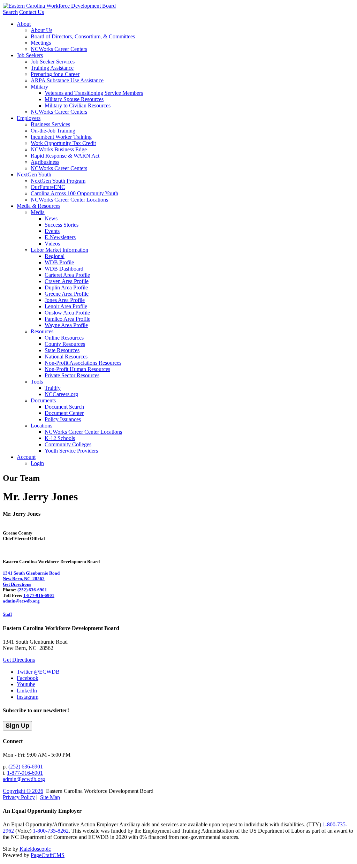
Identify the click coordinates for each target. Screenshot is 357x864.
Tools (37, 382)
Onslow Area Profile (67, 313)
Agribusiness (45, 162)
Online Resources (64, 338)
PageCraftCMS (47, 855)
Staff (7, 614)
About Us (41, 30)
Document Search (64, 407)
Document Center (64, 413)
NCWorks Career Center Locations (69, 200)
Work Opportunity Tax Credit (63, 143)
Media (38, 212)
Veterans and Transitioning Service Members (94, 93)
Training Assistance (52, 68)
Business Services (50, 124)
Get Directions (17, 584)
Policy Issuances (63, 419)
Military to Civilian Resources (78, 105)
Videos (52, 244)
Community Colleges (68, 444)
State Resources (62, 350)
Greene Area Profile (67, 294)
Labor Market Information (59, 250)
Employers (28, 118)
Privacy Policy (19, 797)
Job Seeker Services (53, 62)
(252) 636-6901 (32, 589)
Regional (54, 256)
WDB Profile (59, 262)
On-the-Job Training (53, 131)
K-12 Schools (60, 438)
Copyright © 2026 (23, 791)
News (51, 218)
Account (26, 457)
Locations (41, 426)
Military (39, 87)
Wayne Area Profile (66, 325)
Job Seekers (30, 55)
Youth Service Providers (71, 451)
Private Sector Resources (72, 375)
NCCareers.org (61, 394)
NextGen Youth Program (58, 181)
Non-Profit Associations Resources (83, 363)
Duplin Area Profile (66, 287)
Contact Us (31, 12)
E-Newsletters (60, 237)
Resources (42, 331)
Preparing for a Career (55, 74)
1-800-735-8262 (51, 831)
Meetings (41, 43)
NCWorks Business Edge (59, 149)
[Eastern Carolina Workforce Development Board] (59, 6)
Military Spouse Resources (74, 99)
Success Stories (61, 225)
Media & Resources (38, 206)
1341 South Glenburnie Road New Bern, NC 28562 (31, 575)
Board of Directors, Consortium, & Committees (83, 36)
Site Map (50, 797)
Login (37, 463)
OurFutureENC (48, 187)
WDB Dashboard (64, 269)
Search (10, 12)
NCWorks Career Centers (59, 49)
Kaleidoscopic (35, 849)
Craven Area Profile (67, 281)
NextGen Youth (34, 174)
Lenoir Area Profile (66, 306)
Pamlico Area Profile (67, 319)
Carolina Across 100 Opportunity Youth (74, 193)
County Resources (65, 344)
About (24, 24)
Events (52, 231)
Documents (43, 400)
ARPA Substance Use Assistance (67, 80)
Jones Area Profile (65, 300)
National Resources (66, 356)
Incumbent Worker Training (61, 137)
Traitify (53, 388)
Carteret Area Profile (67, 275)
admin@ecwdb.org (21, 601)
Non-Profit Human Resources (77, 369)
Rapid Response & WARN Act (65, 156)
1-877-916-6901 (38, 595)
